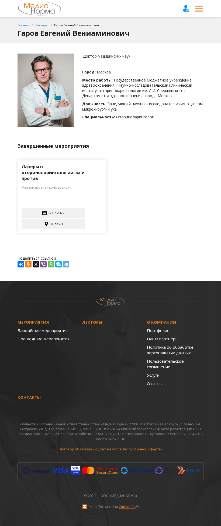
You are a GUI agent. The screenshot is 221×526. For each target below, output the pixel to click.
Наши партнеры (162, 338)
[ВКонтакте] (21, 264)
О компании (161, 322)
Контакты (29, 397)
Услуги (153, 375)
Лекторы (92, 322)
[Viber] (43, 264)
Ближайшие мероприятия (43, 330)
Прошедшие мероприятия (44, 338)
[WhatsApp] (51, 264)
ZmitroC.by (127, 506)
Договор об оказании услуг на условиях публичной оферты (111, 449)
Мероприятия (33, 322)
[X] (36, 264)
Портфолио (158, 330)
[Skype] (58, 264)
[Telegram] (66, 264)
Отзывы (155, 383)
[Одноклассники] (28, 264)
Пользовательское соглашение (165, 363)
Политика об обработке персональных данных (170, 349)
